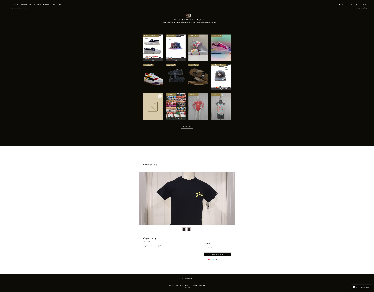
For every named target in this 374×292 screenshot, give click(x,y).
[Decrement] (206, 247)
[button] (356, 4)
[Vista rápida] (153, 106)
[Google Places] (339, 4)
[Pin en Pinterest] (209, 259)
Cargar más (187, 126)
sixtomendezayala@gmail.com (17, 8)
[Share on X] (216, 259)
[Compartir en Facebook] (205, 259)
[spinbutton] (208, 247)
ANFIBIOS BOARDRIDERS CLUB (189, 19)
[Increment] (211, 247)
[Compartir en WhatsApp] (213, 259)
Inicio (145, 165)
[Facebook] (342, 4)
